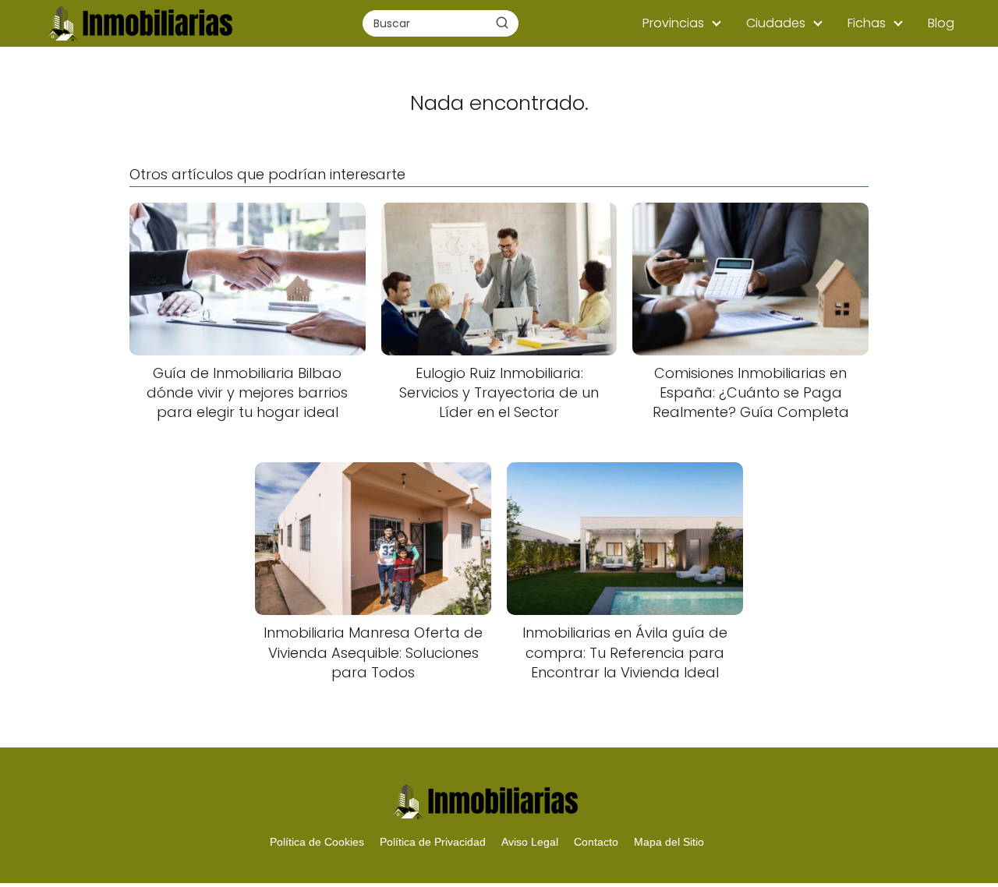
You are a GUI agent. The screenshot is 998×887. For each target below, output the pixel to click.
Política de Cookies (317, 842)
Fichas (867, 23)
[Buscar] (502, 22)
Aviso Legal (529, 842)
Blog (941, 23)
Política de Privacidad (433, 842)
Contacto (596, 842)
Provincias (673, 23)
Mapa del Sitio (669, 842)
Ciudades (775, 23)
